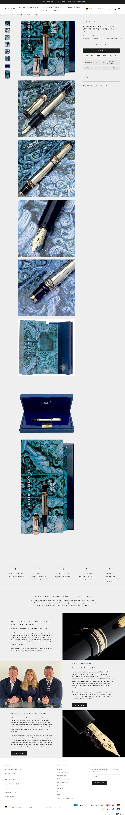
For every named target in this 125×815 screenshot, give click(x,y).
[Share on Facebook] (89, 21)
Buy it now (101, 51)
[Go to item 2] (7, 30)
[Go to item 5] (7, 51)
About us (46, 10)
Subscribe (99, 783)
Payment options (62, 782)
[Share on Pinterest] (95, 21)
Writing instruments (28, 7)
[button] (120, 814)
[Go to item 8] (7, 74)
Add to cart (101, 45)
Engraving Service (74, 7)
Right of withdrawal (63, 779)
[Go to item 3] (7, 37)
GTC (58, 792)
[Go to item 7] (7, 65)
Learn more (19, 753)
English (101, 9)
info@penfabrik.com (15, 769)
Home (2, 15)
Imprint (59, 769)
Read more (79, 705)
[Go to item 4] (7, 44)
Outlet (57, 10)
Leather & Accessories (52, 7)
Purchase (60, 785)
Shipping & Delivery (63, 772)
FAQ (58, 795)
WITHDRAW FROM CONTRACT (67, 798)
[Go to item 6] (7, 58)
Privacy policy (61, 776)
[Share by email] (97, 21)
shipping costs (97, 38)
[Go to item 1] (7, 23)
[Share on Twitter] (92, 21)
